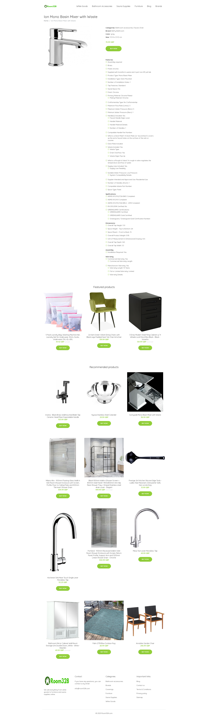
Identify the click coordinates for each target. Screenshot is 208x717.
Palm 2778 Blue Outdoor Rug (104, 643)
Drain (142, 28)
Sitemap (139, 697)
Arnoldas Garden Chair (145, 643)
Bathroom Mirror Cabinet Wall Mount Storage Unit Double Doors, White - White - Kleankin (63, 645)
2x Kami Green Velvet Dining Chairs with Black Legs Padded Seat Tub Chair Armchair (104, 336)
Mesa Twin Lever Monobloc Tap (145, 551)
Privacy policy (141, 693)
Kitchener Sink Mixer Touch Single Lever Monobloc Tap (62, 579)
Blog (149, 6)
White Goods (82, 6)
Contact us (140, 685)
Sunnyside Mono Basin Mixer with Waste (145, 415)
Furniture (139, 6)
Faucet (136, 28)
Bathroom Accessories (102, 6)
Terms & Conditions (143, 689)
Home (46, 21)
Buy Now (113, 49)
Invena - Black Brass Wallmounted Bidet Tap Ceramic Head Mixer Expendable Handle (62, 416)
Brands (158, 6)
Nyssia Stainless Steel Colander (104, 415)
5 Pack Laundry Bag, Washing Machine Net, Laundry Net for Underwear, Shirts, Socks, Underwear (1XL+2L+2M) (63, 337)
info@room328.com (82, 688)
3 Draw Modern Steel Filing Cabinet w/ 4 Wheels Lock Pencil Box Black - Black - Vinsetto (145, 337)
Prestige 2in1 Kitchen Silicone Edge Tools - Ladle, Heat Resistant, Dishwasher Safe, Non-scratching (145, 482)
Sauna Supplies (123, 6)
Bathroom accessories (124, 28)
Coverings (109, 689)
